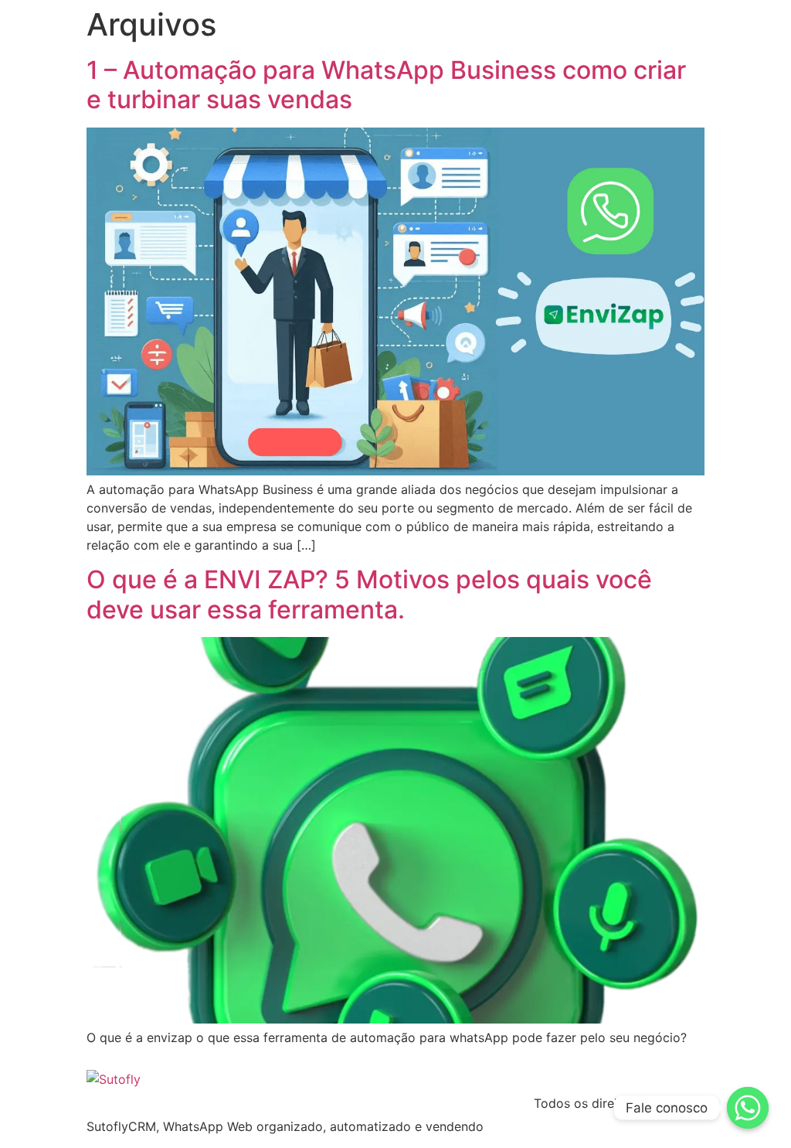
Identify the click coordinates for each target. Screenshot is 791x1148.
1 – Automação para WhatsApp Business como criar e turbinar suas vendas (386, 84)
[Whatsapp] (748, 1108)
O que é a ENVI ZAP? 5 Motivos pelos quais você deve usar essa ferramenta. (369, 594)
